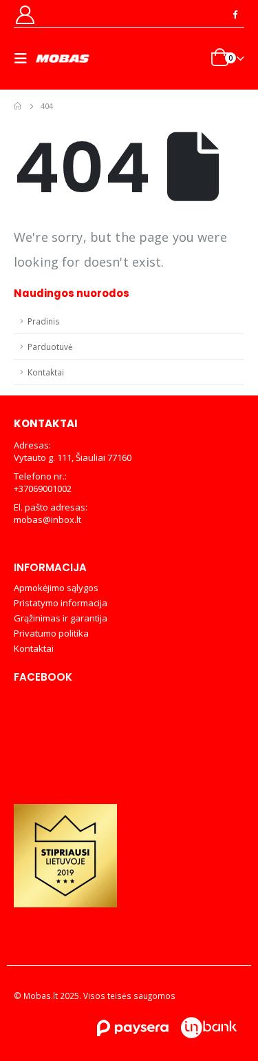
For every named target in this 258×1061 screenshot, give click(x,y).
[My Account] (25, 14)
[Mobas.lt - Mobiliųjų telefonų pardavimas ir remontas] (63, 58)
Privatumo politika (51, 633)
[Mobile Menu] (25, 58)
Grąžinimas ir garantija (60, 618)
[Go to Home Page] (17, 106)
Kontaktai (46, 372)
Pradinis (44, 321)
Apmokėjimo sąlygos (56, 587)
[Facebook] (235, 14)
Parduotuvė (50, 346)
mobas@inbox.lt (47, 519)
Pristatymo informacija (60, 603)
